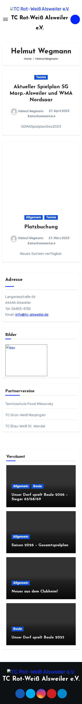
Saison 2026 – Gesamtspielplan (40, 545)
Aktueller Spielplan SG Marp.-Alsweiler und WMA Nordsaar (41, 93)
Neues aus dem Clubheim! (35, 591)
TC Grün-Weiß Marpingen (25, 415)
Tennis (41, 77)
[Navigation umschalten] (5, 19)
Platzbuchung (41, 227)
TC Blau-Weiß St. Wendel (25, 426)
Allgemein (33, 217)
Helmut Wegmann (31, 111)
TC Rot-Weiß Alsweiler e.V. (41, 679)
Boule (37, 486)
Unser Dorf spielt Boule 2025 (38, 638)
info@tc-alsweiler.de (31, 315)
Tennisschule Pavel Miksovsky (29, 404)
